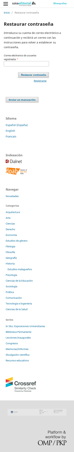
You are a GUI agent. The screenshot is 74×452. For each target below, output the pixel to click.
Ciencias (10, 223)
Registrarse (40, 80)
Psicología (11, 275)
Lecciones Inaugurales (18, 337)
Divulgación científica (17, 354)
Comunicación (14, 297)
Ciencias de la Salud (17, 309)
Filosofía (10, 252)
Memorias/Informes (17, 349)
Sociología (11, 286)
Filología (10, 246)
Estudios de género (17, 240)
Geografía (11, 258)
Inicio (7, 12)
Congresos (12, 343)
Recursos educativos (17, 360)
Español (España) (17, 125)
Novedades (12, 196)
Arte (8, 218)
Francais (11, 136)
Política (10, 292)
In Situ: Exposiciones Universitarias (25, 326)
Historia (10, 263)
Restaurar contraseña (33, 74)
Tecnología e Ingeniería (19, 303)
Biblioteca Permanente (18, 332)
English (10, 131)
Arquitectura (13, 212)
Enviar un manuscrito (22, 99)
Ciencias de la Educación (19, 280)
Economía (11, 235)
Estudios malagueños (20, 269)
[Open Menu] (5, 4)
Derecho (10, 229)
